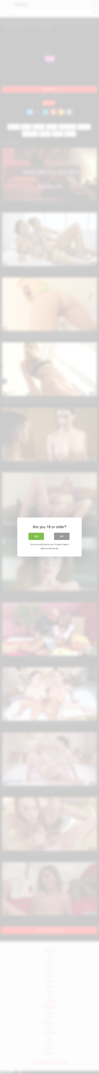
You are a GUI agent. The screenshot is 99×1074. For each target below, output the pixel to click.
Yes (36, 536)
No (61, 536)
